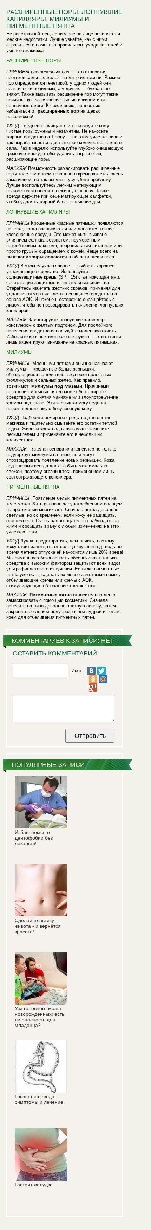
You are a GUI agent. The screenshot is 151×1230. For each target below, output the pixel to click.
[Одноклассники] (93, 679)
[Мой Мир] (103, 679)
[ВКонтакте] (91, 671)
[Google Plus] (93, 687)
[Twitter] (101, 671)
